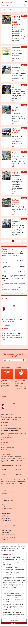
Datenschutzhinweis (14, 620)
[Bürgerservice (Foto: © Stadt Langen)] (7, 374)
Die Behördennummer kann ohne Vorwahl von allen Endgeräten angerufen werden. (12, 337)
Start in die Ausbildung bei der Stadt (16, 221)
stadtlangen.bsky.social (8, 447)
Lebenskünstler (16, 47)
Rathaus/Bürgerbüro (14, 9)
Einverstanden (14, 623)
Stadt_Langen (6, 439)
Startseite (6, 9)
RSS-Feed (5, 449)
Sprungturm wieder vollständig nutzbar (16, 200)
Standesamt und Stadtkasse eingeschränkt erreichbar (16, 174)
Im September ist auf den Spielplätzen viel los (16, 108)
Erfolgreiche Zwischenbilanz (16, 66)
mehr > (13, 42)
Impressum (20, 330)
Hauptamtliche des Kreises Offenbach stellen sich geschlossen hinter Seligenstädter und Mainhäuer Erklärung (16, 21)
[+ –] (14, 307)
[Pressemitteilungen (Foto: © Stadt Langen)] (21, 374)
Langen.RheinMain (7, 437)
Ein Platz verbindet (14, 153)
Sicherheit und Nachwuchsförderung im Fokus (16, 131)
